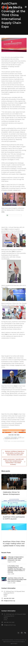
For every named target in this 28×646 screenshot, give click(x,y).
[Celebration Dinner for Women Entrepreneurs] (14, 481)
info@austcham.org (9, 600)
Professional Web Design (17, 641)
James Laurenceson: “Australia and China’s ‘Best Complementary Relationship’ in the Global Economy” (13, 461)
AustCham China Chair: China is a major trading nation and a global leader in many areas (14, 543)
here (15, 386)
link (3, 186)
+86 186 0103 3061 (9, 598)
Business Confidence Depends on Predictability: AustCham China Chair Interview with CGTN (14, 453)
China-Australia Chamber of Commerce (11, 639)
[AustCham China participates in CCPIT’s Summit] (14, 506)
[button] (26, 7)
